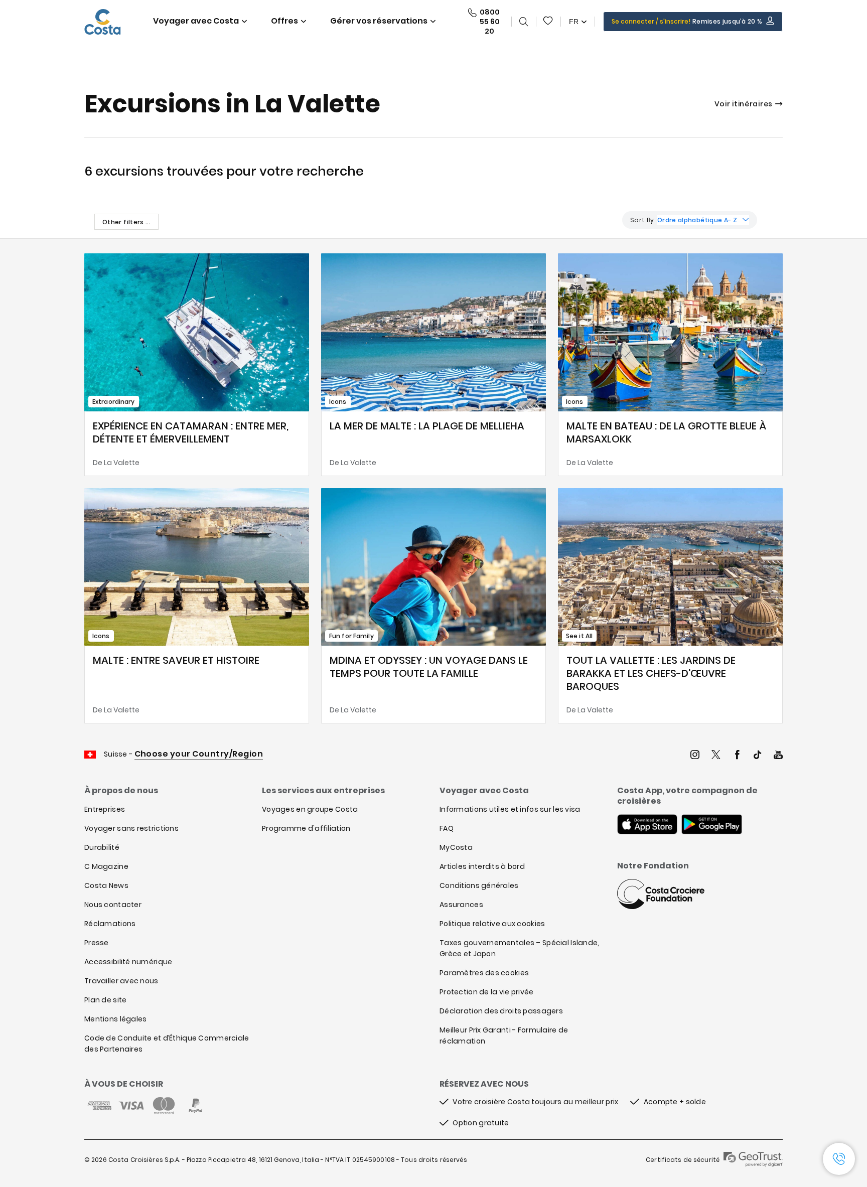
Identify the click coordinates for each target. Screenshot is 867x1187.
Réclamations (109, 924)
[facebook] (737, 756)
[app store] (647, 825)
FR (574, 22)
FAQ (447, 828)
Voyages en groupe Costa (310, 809)
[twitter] (715, 756)
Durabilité (101, 847)
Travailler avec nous (121, 981)
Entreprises (104, 809)
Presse (96, 943)
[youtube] (778, 756)
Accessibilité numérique (128, 962)
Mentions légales (115, 1019)
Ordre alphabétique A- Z (697, 220)
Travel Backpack (548, 22)
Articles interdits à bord (482, 866)
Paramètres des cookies (484, 973)
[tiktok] (758, 756)
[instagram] (694, 756)
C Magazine (106, 866)
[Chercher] (524, 22)
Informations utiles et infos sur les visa (510, 809)
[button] (548, 22)
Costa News (106, 885)
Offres (284, 21)
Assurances (461, 905)
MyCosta (456, 847)
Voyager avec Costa (196, 21)
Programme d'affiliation (306, 828)
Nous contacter (112, 905)
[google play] (711, 825)
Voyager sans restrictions (131, 828)
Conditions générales (479, 885)
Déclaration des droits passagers (501, 1011)
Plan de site (105, 1000)
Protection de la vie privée (487, 992)
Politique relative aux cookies (492, 924)
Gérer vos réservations (378, 21)
